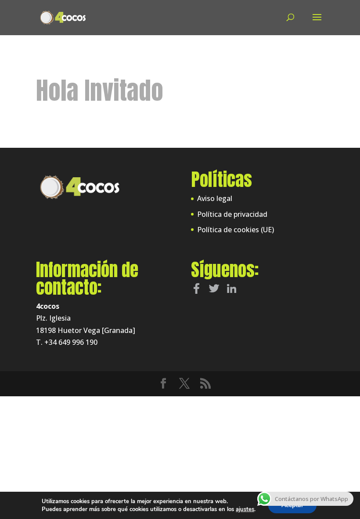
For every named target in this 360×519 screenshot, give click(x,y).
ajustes (245, 509)
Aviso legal (214, 198)
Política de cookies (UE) (235, 229)
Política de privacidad (232, 214)
